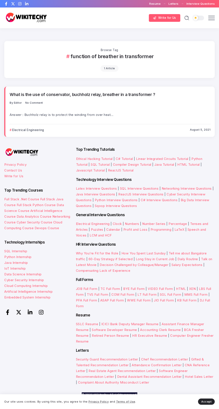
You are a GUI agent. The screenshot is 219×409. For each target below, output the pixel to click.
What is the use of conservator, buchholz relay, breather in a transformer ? (82, 94)
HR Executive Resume (149, 336)
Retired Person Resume (110, 336)
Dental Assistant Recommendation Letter (149, 377)
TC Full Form (110, 289)
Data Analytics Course (34, 216)
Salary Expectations (187, 265)
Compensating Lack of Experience (103, 271)
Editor (18, 102)
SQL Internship (15, 251)
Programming (161, 229)
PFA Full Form (86, 300)
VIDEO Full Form (160, 289)
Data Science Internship (23, 274)
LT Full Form (147, 294)
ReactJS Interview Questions (141, 194)
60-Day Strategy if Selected (111, 259)
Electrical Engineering (93, 224)
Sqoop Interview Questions (116, 206)
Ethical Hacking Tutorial (94, 159)
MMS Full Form (196, 294)
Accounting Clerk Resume (160, 330)
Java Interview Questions (95, 194)
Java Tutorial (164, 164)
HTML (181, 289)
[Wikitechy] (25, 18)
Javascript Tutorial (90, 170)
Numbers (132, 224)
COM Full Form (123, 294)
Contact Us (13, 170)
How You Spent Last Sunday (143, 253)
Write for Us (13, 176)
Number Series (154, 224)
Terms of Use (125, 401)
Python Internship (18, 257)
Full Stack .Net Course (21, 199)
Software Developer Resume (114, 330)
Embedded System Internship (27, 297)
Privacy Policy (15, 164)
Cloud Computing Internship (26, 286)
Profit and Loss (135, 229)
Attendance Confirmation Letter (157, 365)
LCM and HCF (101, 235)
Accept (206, 401)
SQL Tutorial (100, 164)
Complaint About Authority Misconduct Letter (113, 382)
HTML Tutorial (188, 164)
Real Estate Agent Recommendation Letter (122, 371)
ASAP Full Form (112, 300)
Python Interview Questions (116, 200)
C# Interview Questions (159, 200)
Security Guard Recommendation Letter (107, 359)
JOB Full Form (87, 289)
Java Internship (16, 263)
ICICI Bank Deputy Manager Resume (130, 324)
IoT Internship (15, 268)
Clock (117, 224)
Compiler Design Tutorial (132, 164)
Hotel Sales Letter (199, 377)
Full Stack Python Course (36, 205)
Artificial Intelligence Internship (28, 291)
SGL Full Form (170, 294)
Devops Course (47, 228)
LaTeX (180, 229)
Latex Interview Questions (96, 188)
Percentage (178, 224)
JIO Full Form (164, 300)
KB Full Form (187, 300)
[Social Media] (6, 4)
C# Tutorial (125, 159)
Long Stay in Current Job (155, 259)
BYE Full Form (134, 289)
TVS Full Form (97, 294)
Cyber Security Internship (24, 280)
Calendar (113, 229)
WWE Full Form (139, 300)
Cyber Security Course (34, 222)
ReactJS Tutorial (121, 170)
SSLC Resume (87, 324)
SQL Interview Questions (139, 188)
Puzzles (97, 229)
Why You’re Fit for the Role (97, 253)
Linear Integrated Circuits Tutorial (162, 159)
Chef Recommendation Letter (164, 359)
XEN (192, 289)
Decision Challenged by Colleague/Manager (134, 265)
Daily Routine (188, 259)
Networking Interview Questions (187, 188)
